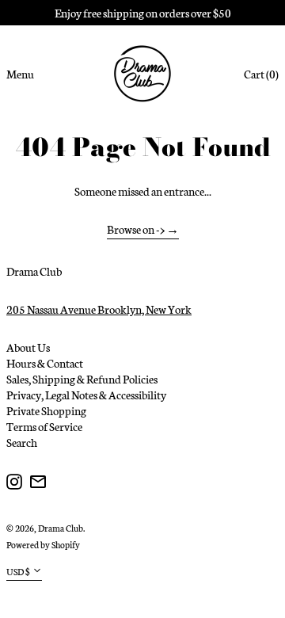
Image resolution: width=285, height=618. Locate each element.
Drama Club (34, 271)
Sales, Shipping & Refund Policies (82, 379)
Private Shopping (46, 410)
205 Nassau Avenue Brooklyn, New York (99, 309)
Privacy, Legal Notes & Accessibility (86, 394)
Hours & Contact (44, 363)
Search (21, 442)
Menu (20, 74)
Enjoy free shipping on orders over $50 (143, 13)
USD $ (17, 571)
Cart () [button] (261, 74)
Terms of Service (44, 426)
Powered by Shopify (43, 544)
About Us (28, 347)
